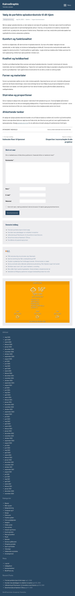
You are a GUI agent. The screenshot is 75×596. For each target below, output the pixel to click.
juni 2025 (7, 363)
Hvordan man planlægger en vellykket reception (23, 232)
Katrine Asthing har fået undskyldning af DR (22, 259)
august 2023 (8, 414)
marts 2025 (8, 371)
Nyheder (7, 539)
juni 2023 (7, 419)
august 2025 (8, 359)
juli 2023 (7, 416)
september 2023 (9, 412)
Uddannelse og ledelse (11, 551)
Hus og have (8, 527)
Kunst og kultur (9, 532)
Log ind (7, 563)
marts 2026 (8, 342)
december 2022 (9, 433)
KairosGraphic (11, 3)
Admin (28, 19)
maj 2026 (7, 337)
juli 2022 (7, 445)
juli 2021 (7, 474)
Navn (7, 189)
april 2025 (8, 368)
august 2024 (8, 385)
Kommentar (9, 160)
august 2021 (8, 472)
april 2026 (8, 339)
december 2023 (9, 404)
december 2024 (9, 375)
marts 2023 (8, 426)
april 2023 (8, 424)
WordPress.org (9, 570)
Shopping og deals (10, 544)
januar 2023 (8, 431)
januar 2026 (8, 347)
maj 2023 (7, 421)
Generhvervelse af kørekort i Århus (19, 237)
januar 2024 (8, 402)
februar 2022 (8, 457)
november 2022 (9, 436)
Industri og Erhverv (10, 530)
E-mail (7, 195)
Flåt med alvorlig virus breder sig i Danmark (21, 256)
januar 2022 (8, 460)
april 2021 (7, 481)
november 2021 (9, 464)
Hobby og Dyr (8, 525)
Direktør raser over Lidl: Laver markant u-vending (24, 266)
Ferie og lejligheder (10, 520)
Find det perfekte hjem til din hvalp (19, 230)
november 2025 (9, 351)
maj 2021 (7, 479)
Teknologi (8, 549)
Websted (8, 201)
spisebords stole (23, 123)
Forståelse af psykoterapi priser (18, 240)
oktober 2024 (9, 380)
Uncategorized (9, 554)
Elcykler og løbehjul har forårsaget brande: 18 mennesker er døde (28, 261)
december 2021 (9, 462)
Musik (6, 537)
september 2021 (9, 469)
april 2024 (8, 395)
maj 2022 (7, 450)
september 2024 (9, 383)
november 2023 (9, 407)
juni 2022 (7, 448)
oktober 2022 (9, 438)
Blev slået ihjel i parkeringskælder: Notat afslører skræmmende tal (29, 269)
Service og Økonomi (10, 542)
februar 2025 (8, 373)
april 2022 (8, 452)
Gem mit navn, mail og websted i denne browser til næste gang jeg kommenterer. (33, 207)
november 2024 (9, 378)
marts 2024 (8, 397)
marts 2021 (8, 484)
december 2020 (9, 491)
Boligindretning (8, 19)
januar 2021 (8, 488)
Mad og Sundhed (9, 534)
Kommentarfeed (9, 568)
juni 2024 (7, 390)
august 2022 (8, 443)
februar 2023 (8, 428)
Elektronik (8, 515)
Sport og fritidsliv (10, 546)
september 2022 (9, 440)
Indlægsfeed (8, 566)
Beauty (7, 503)
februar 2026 (8, 344)
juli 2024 (7, 388)
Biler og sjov (8, 505)
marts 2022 (8, 455)
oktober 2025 (9, 354)
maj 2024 (7, 392)
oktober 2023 (9, 409)
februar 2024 (8, 400)
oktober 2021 (8, 467)
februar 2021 (8, 486)
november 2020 (9, 493)
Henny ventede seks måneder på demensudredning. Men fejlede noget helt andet (34, 264)
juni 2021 (7, 476)
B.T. (8, 251)
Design (7, 513)
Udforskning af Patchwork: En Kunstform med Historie (25, 235)
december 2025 (9, 349)
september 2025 (9, 356)
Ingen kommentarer (38, 19)
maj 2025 (7, 366)
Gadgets (7, 522)
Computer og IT (9, 510)
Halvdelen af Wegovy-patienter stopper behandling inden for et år (29, 271)
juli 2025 (7, 361)
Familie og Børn (9, 517)
